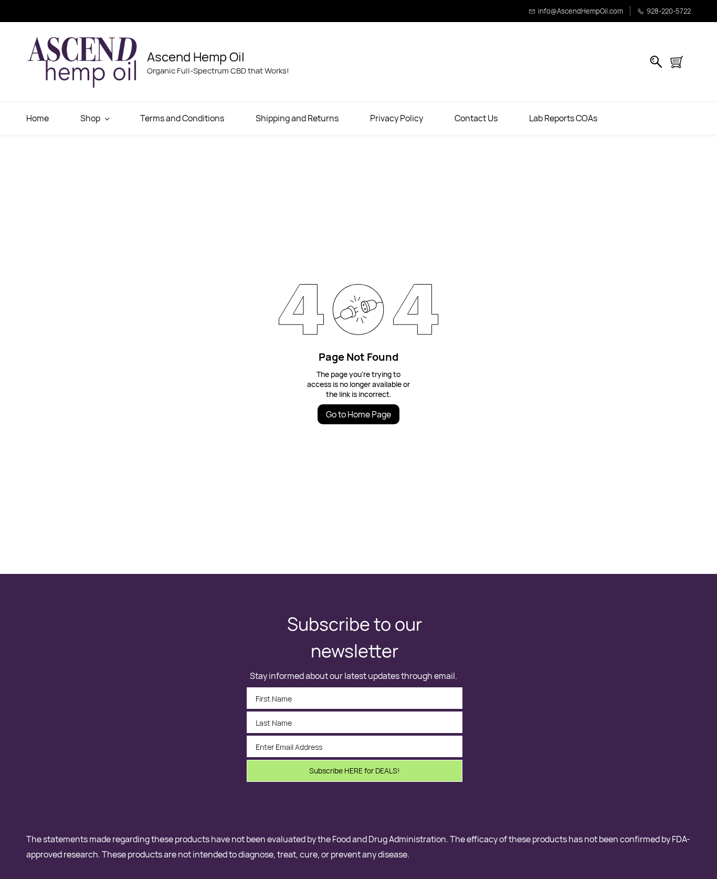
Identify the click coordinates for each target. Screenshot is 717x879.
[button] (680, 62)
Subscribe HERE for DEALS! (354, 771)
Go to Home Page (358, 414)
